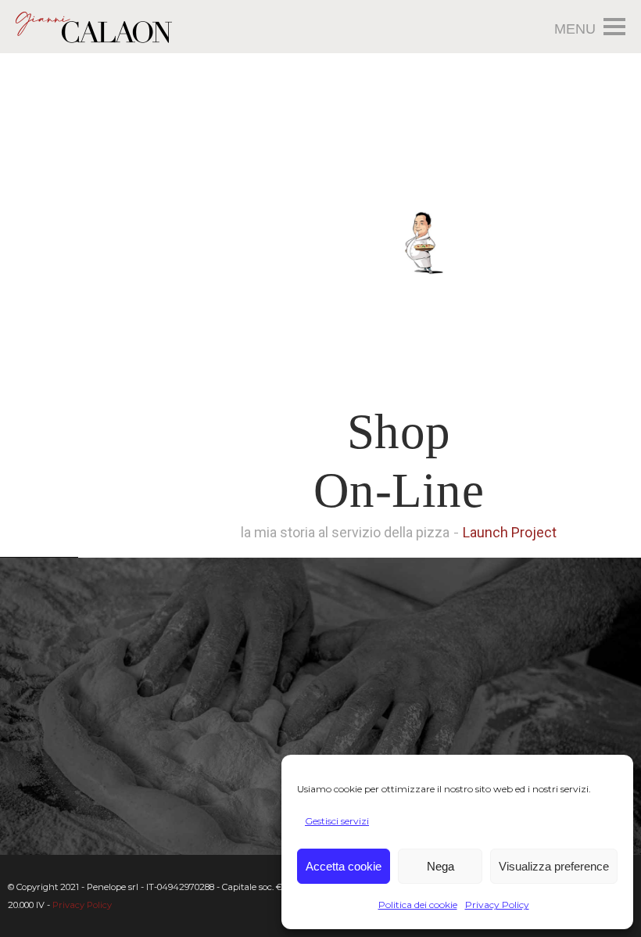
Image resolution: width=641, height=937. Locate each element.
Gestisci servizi (337, 821)
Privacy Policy (497, 904)
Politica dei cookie (417, 904)
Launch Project (510, 532)
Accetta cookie (343, 866)
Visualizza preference (554, 866)
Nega (440, 866)
